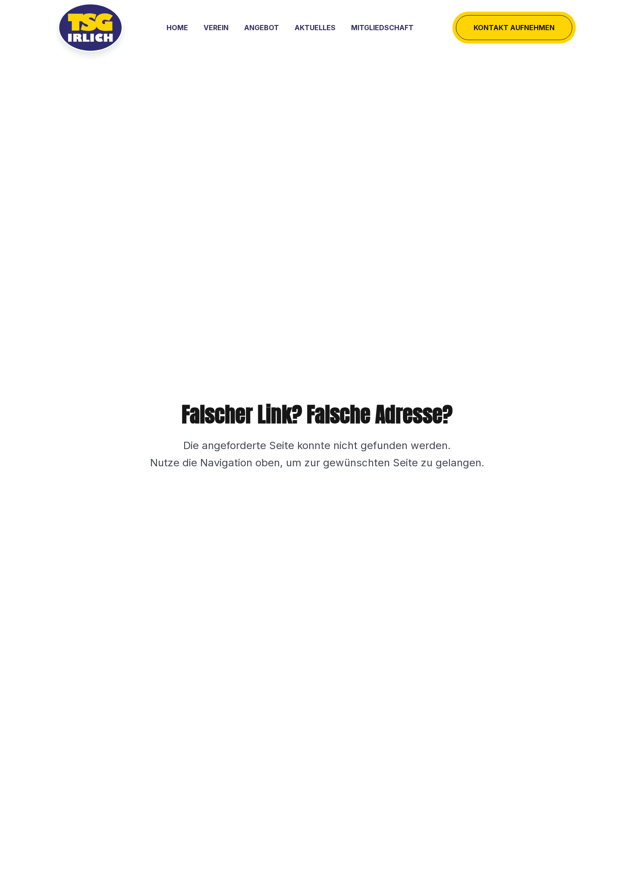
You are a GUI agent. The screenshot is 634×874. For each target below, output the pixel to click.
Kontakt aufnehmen (514, 27)
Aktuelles (315, 27)
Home (177, 27)
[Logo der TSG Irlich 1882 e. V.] (90, 27)
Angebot (261, 27)
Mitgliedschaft (382, 27)
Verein (216, 27)
